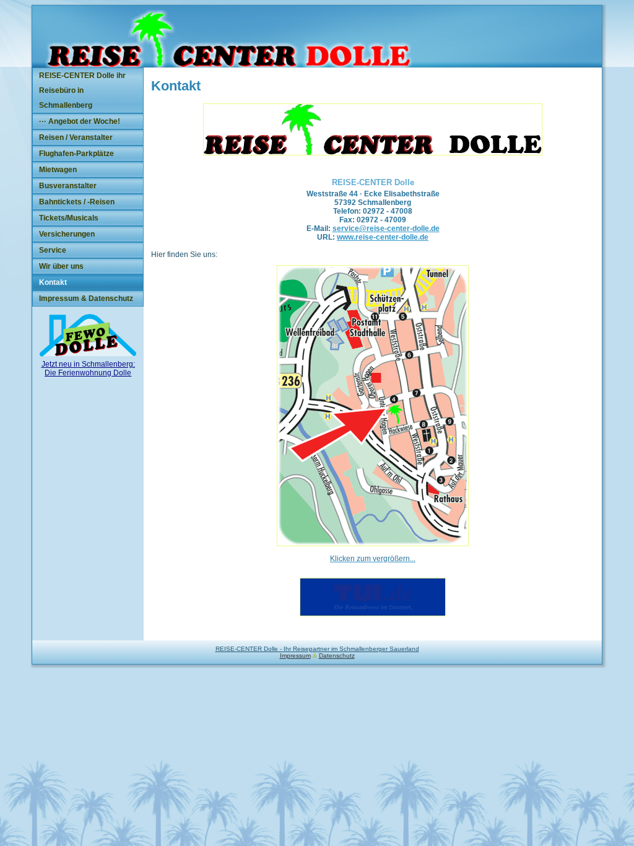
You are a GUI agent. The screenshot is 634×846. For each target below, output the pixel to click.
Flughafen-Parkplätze (76, 153)
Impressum (295, 655)
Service (52, 250)
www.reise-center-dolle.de (382, 237)
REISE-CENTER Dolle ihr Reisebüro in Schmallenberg (82, 90)
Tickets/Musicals (68, 218)
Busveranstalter (68, 185)
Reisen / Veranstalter (76, 137)
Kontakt (53, 282)
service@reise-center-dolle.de (386, 228)
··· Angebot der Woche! (79, 121)
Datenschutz (337, 655)
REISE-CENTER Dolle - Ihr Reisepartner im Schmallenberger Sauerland (317, 648)
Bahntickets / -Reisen (77, 202)
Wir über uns (61, 266)
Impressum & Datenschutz (86, 298)
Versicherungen (67, 234)
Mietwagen (58, 169)
